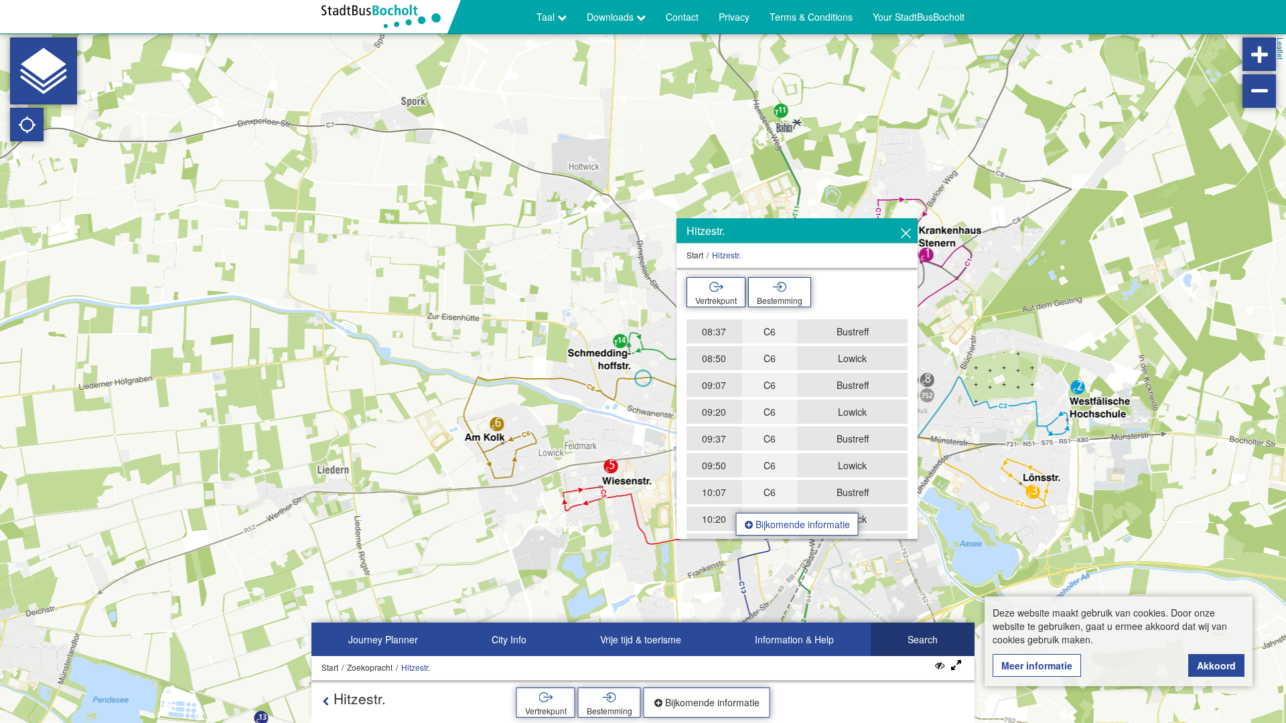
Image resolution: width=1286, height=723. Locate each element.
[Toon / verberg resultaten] (939, 665)
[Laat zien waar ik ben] (27, 124)
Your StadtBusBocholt (918, 16)
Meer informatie (1036, 665)
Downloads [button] (611, 16)
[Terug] (326, 701)
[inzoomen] (1259, 54)
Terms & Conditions (811, 16)
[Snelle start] (43, 70)
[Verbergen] (906, 233)
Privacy (734, 16)
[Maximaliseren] (956, 665)
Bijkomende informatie (801, 524)
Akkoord (1216, 665)
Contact (682, 16)
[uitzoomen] (1259, 91)
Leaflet (1280, 48)
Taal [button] (547, 16)
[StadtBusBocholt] (386, 16)
